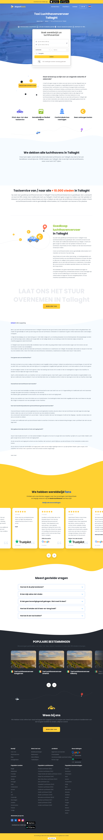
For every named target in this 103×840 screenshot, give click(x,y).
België (12, 769)
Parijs (66, 784)
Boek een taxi (51, 306)
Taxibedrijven (34, 759)
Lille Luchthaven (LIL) (43, 782)
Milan (66, 805)
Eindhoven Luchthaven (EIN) (45, 789)
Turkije (12, 810)
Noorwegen (14, 800)
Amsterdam (68, 782)
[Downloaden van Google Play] (64, 2)
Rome (66, 800)
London (67, 797)
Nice (66, 787)
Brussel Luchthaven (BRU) (45, 769)
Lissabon (67, 795)
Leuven (67, 779)
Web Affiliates (35, 757)
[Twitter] (15, 820)
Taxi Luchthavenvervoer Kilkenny (79, 673)
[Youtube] (19, 820)
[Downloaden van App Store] (54, 2)
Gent (66, 776)
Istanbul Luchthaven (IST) (45, 800)
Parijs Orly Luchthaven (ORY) (46, 776)
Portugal (13, 782)
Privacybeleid (55, 754)
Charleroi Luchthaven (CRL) (45, 771)
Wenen (67, 808)
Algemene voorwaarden (58, 752)
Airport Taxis (40, 21)
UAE (12, 795)
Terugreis (41, 53)
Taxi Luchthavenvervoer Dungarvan (23, 673)
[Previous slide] (49, 555)
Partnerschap (55, 6)
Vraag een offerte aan (27, 85)
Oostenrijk (13, 797)
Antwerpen (68, 774)
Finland (13, 808)
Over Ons (13, 752)
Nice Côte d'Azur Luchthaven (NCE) (47, 779)
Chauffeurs (65, 6)
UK (11, 792)
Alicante (67, 792)
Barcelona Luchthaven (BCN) (46, 797)
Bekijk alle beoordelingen (51, 503)
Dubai (66, 813)
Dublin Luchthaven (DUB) (45, 792)
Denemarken (14, 805)
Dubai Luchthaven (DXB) (44, 802)
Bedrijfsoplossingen (36, 752)
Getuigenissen (15, 759)
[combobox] (47, 41)
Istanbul (67, 810)
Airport (20, 6)
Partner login (55, 759)
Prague (67, 802)
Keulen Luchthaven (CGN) (45, 795)
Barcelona (68, 789)
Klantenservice (15, 754)
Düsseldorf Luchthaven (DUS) (46, 784)
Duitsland (13, 776)
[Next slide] (54, 555)
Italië (12, 784)
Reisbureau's (34, 754)
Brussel (67, 769)
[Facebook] (12, 820)
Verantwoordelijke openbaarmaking (61, 757)
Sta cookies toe (52, 838)
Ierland (46, 21)
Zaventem (68, 771)
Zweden (13, 802)
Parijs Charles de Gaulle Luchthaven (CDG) (50, 774)
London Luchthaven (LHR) (45, 805)
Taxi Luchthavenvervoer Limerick (51, 673)
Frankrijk (13, 774)
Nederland (14, 771)
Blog (12, 757)
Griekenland (14, 787)
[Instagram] (23, 820)
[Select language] (90, 7)
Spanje (13, 779)
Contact (74, 6)
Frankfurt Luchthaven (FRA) (45, 787)
